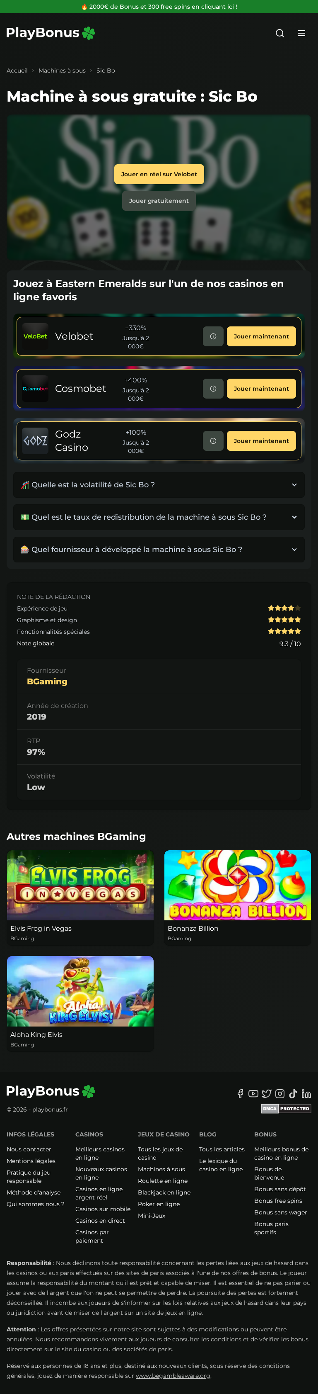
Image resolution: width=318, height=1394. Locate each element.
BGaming (47, 681)
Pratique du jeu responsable (29, 1177)
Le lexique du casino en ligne (221, 1165)
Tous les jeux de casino (160, 1153)
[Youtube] (253, 1094)
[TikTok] (293, 1094)
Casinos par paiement (92, 1236)
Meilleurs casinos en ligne (100, 1153)
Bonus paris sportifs (271, 1228)
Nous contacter (29, 1149)
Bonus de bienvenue (269, 1173)
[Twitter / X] (267, 1094)
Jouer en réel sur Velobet (159, 174)
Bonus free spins (278, 1200)
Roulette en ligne (163, 1181)
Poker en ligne (159, 1204)
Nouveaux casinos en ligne (101, 1173)
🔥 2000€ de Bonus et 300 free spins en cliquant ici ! (159, 6)
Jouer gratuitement (159, 200)
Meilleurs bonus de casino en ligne (281, 1153)
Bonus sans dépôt (280, 1189)
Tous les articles (222, 1149)
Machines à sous (62, 70)
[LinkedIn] (306, 1094)
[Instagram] (280, 1094)
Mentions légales (31, 1161)
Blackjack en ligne (164, 1192)
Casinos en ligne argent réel (99, 1193)
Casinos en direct (100, 1220)
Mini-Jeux (151, 1215)
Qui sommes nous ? (36, 1204)
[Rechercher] (280, 33)
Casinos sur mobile (102, 1209)
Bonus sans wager (280, 1212)
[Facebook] (240, 1094)
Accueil (17, 70)
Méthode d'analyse (33, 1192)
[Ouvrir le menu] (301, 33)
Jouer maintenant (261, 336)
